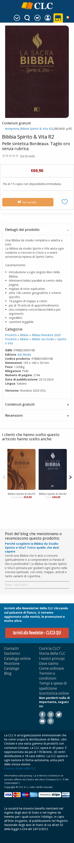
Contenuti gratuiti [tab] (20, 404)
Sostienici (12, 653)
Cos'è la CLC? (49, 648)
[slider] (10, 155)
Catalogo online (17, 658)
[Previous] (4, 476)
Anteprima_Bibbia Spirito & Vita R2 (28, 129)
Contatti (11, 648)
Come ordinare (51, 668)
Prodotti (11, 335)
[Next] (70, 476)
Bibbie (24, 335)
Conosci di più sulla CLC (20, 768)
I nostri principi (52, 658)
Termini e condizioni (47, 676)
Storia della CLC (52, 653)
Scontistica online (54, 693)
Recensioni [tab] (14, 415)
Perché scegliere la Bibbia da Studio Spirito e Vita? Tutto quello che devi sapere (32, 547)
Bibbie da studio (43, 339)
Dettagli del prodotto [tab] (22, 229)
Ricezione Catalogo (12, 666)
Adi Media (24, 354)
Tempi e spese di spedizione (53, 685)
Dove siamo (48, 663)
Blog (8, 673)
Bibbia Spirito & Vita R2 (21, 494)
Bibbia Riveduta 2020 (46, 335)
